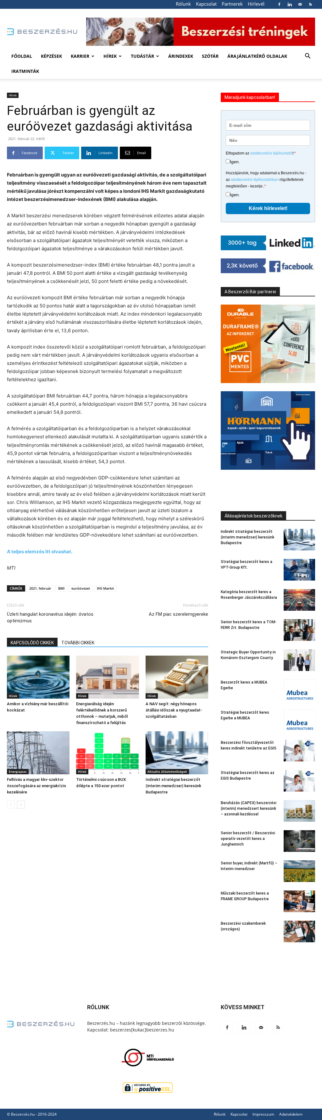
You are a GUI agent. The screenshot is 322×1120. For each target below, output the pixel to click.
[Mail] (300, 4)
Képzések (51, 56)
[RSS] (310, 4)
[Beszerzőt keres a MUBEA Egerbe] (299, 690)
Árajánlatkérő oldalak (257, 56)
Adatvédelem (291, 1114)
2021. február (40, 588)
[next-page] (21, 805)
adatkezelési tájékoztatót (271, 153)
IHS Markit (105, 588)
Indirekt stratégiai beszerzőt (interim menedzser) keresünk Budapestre (173, 785)
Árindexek (180, 56)
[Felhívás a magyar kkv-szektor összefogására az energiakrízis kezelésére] (38, 752)
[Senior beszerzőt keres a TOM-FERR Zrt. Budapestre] (299, 630)
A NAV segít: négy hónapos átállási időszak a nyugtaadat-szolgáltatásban (174, 710)
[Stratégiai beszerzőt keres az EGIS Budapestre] (299, 781)
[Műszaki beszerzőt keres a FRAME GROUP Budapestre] (299, 901)
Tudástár (142, 56)
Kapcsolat (206, 4)
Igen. (235, 161)
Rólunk (183, 4)
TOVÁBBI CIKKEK (77, 642)
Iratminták (25, 71)
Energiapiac (18, 771)
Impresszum (263, 1114)
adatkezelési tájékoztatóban (255, 179)
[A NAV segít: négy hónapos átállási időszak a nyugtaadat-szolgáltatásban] (177, 677)
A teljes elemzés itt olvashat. (39, 552)
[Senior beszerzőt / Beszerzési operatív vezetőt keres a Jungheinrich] (299, 841)
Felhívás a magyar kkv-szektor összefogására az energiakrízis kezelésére (36, 785)
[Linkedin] (289, 4)
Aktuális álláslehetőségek (167, 771)
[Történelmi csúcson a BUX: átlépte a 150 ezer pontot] (107, 752)
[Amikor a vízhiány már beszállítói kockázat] (38, 677)
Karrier (80, 56)
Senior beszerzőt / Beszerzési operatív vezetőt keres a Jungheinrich (248, 839)
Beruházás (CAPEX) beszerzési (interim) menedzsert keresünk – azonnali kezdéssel (248, 808)
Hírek (110, 56)
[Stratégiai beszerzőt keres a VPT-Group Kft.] (299, 570)
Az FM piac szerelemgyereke (178, 614)
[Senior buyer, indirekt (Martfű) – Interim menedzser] (299, 871)
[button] (307, 57)
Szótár (210, 56)
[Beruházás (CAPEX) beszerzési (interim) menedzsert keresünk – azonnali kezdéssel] (299, 811)
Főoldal (21, 56)
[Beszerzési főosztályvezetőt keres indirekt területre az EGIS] (299, 750)
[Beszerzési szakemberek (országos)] (299, 931)
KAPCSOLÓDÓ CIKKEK (32, 642)
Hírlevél (256, 4)
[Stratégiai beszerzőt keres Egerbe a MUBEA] (299, 720)
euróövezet (80, 588)
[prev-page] (11, 805)
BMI (61, 588)
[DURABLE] (268, 344)
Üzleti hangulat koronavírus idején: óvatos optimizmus (50, 617)
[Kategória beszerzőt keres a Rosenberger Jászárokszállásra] (299, 600)
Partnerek (232, 4)
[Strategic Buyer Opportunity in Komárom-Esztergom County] (299, 660)
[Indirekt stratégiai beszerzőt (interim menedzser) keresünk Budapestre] (177, 752)
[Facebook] (279, 4)
